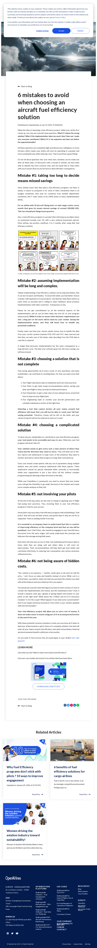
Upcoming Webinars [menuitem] (81, 906)
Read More (36, 794)
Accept (61, 31)
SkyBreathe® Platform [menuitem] (43, 887)
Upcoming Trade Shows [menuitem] (84, 909)
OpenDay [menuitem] (81, 903)
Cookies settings (42, 31)
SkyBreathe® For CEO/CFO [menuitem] (63, 891)
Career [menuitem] (60, 927)
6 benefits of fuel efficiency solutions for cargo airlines (69, 771)
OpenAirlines (34, 125)
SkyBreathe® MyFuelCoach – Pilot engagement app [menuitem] (43, 904)
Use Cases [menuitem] (62, 886)
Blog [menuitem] (79, 889)
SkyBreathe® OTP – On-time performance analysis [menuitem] (44, 927)
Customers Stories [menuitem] (64, 914)
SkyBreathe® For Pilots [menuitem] (63, 910)
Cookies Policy (78, 944)
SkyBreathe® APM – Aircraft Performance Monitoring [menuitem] (43, 919)
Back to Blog (26, 86)
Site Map (87, 944)
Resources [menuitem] (84, 886)
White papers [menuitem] (83, 891)
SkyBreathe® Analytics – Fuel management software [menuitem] (41, 895)
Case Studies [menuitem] (83, 894)
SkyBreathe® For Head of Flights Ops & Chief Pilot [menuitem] (65, 898)
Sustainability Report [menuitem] (65, 924)
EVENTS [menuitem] (82, 900)
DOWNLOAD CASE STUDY (48, 686)
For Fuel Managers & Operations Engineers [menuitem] (65, 904)
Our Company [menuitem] (64, 921)
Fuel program (29, 699)
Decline (80, 31)
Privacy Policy (60, 17)
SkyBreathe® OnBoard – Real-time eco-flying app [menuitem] (43, 912)
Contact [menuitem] (62, 929)
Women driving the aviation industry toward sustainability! (23, 835)
